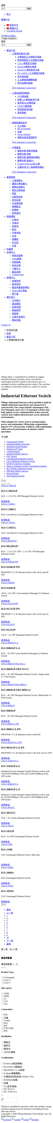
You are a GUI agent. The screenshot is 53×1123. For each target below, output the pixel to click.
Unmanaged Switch (15, 442)
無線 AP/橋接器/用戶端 (28, 100)
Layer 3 (7, 982)
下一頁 (10, 941)
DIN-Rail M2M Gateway (17, 471)
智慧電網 (21, 113)
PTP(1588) (8, 1028)
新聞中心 (11, 278)
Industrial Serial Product (17, 446)
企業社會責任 (18, 317)
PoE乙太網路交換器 (26, 67)
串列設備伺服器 (25, 83)
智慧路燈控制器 (25, 109)
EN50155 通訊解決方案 (28, 70)
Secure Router (13, 473)
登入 (9, 14)
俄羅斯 (15, 239)
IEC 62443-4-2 (10, 1091)
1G (5, 999)
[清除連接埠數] (5, 967)
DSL (6, 1014)
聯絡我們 (16, 310)
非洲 (14, 236)
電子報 (15, 294)
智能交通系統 (18, 190)
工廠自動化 (17, 180)
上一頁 (10, 913)
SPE (6, 1031)
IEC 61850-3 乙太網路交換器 (30, 73)
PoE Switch (12, 456)
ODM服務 (16, 259)
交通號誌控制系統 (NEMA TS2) (19, 1077)
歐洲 (14, 229)
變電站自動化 (18, 187)
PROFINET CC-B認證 (14, 1070)
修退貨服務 (17, 255)
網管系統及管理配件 (27, 137)
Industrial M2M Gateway (17, 454)
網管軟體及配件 (19, 123)
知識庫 (10, 249)
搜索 (3, 5)
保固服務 (16, 262)
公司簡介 (16, 300)
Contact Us (6, 325)
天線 (19, 132)
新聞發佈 (16, 281)
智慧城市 (16, 213)
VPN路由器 (22, 96)
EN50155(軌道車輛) (13, 1063)
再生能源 (16, 200)
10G (6, 1004)
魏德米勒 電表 (24, 154)
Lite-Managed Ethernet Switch (20, 459)
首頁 (9, 333)
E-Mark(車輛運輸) (12, 1073)
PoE (5, 1025)
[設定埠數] (2, 967)
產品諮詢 (16, 272)
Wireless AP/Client (15, 449)
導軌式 (7, 1042)
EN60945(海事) (11, 1080)
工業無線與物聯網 (20, 93)
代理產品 (16, 147)
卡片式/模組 (9, 1052)
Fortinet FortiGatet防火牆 (28, 164)
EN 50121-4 (9, 1089)
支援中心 (11, 252)
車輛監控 (16, 206)
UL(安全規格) (10, 1086)
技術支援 (16, 265)
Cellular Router (13, 451)
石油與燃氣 (17, 203)
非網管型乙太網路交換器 (29, 57)
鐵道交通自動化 (19, 184)
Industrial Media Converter (18, 444)
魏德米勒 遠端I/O (25, 160)
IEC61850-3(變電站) (13, 1067)
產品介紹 (11, 50)
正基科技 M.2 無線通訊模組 (30, 167)
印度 (14, 246)
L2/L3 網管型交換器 (26, 63)
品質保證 (16, 307)
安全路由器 (22, 76)
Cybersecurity (18, 274)
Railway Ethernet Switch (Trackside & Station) (27, 466)
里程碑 (15, 313)
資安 (14, 193)
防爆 (6, 1083)
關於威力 (11, 297)
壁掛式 (7, 1049)
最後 (9, 944)
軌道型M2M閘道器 (26, 103)
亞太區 (15, 242)
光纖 (6, 1018)
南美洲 (15, 226)
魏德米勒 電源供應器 (27, 151)
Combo (7, 1020)
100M (6, 993)
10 (8, 937)
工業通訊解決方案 (20, 54)
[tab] (26, 957)
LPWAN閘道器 (24, 106)
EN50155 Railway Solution (18, 464)
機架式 (7, 1045)
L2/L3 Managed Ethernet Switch (21, 461)
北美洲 (15, 220)
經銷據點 (11, 216)
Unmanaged (9, 977)
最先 (9, 910)
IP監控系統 (17, 197)
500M (6, 996)
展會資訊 (16, 284)
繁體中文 (5, 20)
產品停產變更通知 (20, 287)
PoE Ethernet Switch (15, 476)
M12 (6, 1023)
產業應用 (11, 177)
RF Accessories (24, 129)
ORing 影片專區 (19, 291)
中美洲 (15, 223)
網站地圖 (16, 320)
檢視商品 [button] (5, 501)
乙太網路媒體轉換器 (27, 80)
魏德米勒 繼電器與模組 (28, 157)
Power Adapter (23, 134)
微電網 (15, 210)
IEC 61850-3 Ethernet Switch (19, 468)
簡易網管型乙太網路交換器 (30, 60)
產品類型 (16, 304)
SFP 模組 (21, 126)
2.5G (6, 1001)
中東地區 (16, 233)
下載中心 (16, 269)
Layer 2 (7, 980)
